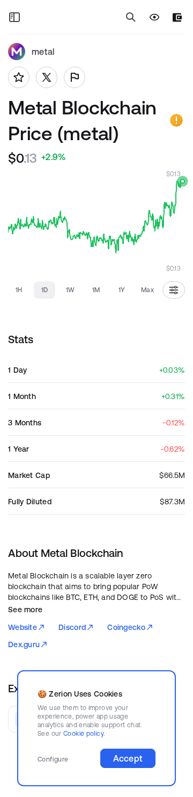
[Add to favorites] (18, 77)
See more (25, 609)
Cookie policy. (84, 733)
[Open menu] (14, 17)
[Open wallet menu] (177, 17)
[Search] (131, 17)
